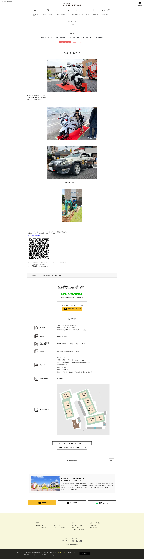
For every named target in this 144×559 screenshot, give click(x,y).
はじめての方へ (38, 10)
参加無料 (74, 42)
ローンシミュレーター (59, 527)
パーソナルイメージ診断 (78, 529)
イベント (84, 10)
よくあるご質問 (106, 10)
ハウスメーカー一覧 (72, 10)
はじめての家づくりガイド (97, 523)
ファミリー (81, 42)
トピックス (94, 10)
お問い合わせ (93, 525)
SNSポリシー (75, 527)
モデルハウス (58, 10)
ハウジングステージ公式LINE (34, 235)
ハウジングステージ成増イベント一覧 (75, 14)
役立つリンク (75, 523)
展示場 (48, 10)
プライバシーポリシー (77, 525)
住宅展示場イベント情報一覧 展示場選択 (57, 14)
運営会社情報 (93, 527)
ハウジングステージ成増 (65, 42)
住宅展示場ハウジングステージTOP (39, 14)
